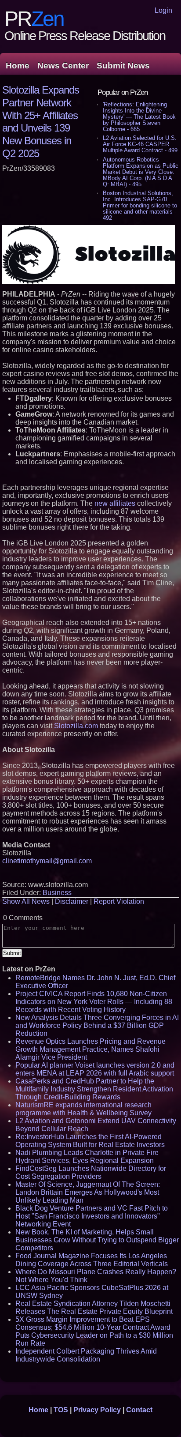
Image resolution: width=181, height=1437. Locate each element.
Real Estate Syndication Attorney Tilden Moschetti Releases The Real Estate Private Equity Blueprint (94, 1307)
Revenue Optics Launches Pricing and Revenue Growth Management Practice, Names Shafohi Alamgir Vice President (90, 1049)
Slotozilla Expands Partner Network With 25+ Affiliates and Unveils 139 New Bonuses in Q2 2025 (40, 121)
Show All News (26, 901)
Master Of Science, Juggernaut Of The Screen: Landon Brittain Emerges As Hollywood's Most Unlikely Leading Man (87, 1192)
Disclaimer (71, 901)
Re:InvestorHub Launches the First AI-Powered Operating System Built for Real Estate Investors (90, 1140)
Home (17, 65)
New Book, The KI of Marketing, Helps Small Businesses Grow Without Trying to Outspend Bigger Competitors (97, 1240)
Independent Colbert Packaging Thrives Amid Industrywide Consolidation (86, 1355)
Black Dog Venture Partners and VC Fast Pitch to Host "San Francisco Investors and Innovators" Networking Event (91, 1216)
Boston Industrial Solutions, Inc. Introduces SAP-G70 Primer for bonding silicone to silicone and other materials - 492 (140, 205)
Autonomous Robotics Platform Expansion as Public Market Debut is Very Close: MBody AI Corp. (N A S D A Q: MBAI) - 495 (140, 172)
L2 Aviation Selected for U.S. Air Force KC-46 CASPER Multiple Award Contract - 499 (140, 144)
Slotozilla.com (76, 726)
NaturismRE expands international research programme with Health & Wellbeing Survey (83, 1109)
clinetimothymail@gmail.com (47, 861)
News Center (63, 65)
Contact (139, 1410)
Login (163, 10)
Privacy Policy (97, 1410)
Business (57, 892)
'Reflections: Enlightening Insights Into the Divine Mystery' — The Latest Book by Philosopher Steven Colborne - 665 (139, 116)
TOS (61, 1410)
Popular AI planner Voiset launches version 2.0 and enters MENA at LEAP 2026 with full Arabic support (94, 1069)
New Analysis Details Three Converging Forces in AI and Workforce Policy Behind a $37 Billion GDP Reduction (97, 1025)
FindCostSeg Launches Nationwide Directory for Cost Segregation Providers (90, 1172)
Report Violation (119, 901)
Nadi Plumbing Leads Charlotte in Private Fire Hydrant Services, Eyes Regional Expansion (87, 1156)
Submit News (123, 65)
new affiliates (114, 503)
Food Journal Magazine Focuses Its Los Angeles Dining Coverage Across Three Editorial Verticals (91, 1260)
